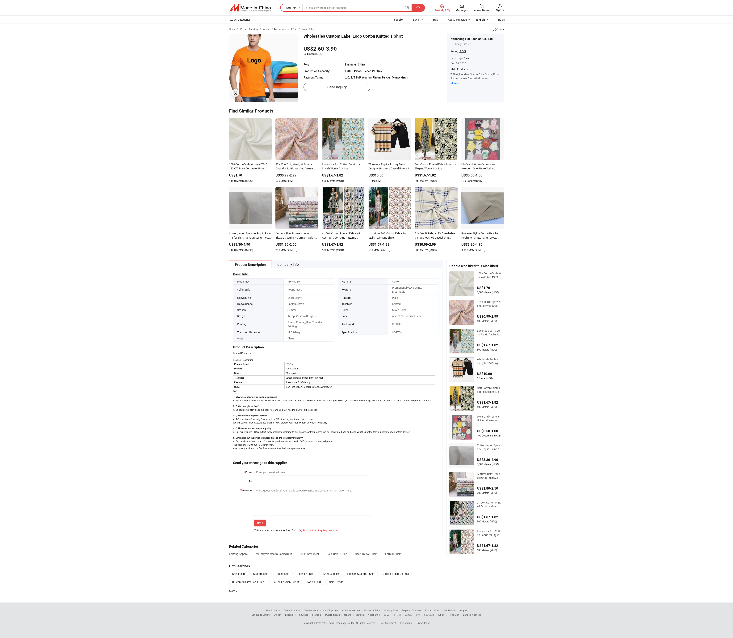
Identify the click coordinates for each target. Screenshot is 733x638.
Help (435, 19)
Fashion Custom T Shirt (361, 574)
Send (260, 523)
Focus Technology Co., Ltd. (342, 622)
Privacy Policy (423, 622)
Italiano (347, 614)
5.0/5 (462, 51)
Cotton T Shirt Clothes (396, 574)
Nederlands (374, 614)
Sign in (500, 10)
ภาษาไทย (429, 614)
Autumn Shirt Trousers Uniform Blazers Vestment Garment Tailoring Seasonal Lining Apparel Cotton (489, 476)
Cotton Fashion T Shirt (285, 582)
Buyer (416, 19)
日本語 (408, 614)
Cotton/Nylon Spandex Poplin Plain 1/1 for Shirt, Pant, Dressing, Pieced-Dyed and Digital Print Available (489, 447)
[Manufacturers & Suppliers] (250, 8)
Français (316, 614)
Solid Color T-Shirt (337, 554)
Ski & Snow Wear (309, 554)
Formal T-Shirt (393, 554)
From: (248, 472)
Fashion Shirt (305, 574)
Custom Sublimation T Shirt (248, 582)
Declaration (406, 622)
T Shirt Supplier (330, 574)
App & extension (457, 19)
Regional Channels (411, 610)
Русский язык (332, 614)
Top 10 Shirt (314, 582)
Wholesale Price (372, 610)
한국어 (397, 614)
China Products (292, 610)
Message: (246, 490)
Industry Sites (391, 610)
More (453, 83)
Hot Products (273, 610)
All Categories (242, 19)
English (277, 614)
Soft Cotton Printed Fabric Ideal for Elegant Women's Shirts (488, 390)
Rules (501, 19)
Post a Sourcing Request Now (318, 530)
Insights (463, 610)
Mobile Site (449, 610)
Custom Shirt (261, 574)
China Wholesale (351, 610)
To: (250, 481)
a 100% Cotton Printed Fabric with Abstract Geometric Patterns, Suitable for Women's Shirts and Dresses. (489, 504)
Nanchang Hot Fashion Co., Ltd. (471, 39)
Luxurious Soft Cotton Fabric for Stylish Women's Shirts (489, 332)
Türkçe (441, 614)
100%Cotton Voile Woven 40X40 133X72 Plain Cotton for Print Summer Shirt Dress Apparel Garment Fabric (489, 275)
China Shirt (238, 574)
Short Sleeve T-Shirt (366, 554)
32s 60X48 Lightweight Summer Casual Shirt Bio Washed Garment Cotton (489, 304)
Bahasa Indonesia (472, 614)
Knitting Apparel (238, 554)
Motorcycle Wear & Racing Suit (274, 554)
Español (289, 614)
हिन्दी (418, 614)
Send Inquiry (337, 87)
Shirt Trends (336, 582)
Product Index (432, 610)
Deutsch (359, 614)
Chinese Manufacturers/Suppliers (321, 610)
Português (303, 614)
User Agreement (388, 622)
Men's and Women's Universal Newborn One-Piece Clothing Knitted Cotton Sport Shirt (489, 418)
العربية (387, 614)
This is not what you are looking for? (275, 530)
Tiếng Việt (453, 614)
